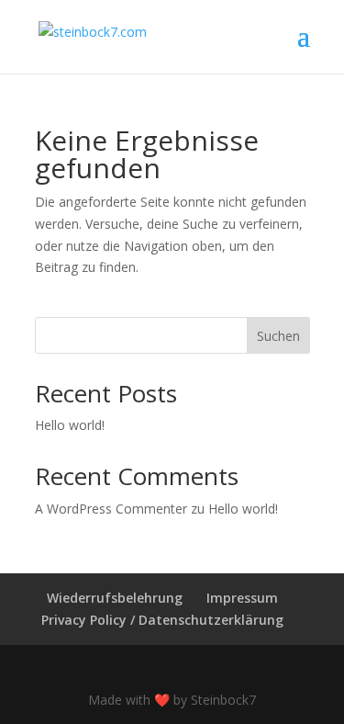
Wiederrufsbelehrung (115, 597)
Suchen (278, 336)
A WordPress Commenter (111, 508)
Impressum (242, 597)
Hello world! (70, 425)
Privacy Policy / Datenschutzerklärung (162, 619)
